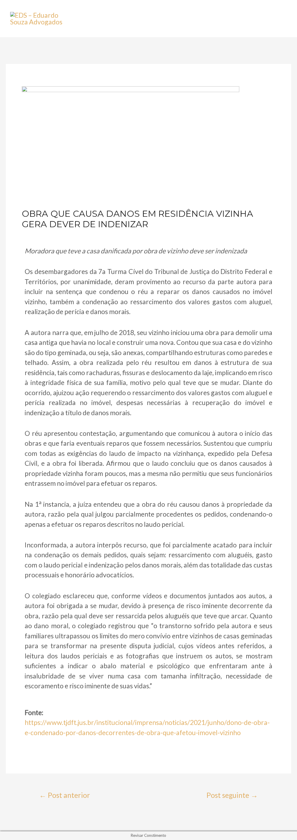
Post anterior (64, 795)
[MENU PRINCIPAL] (277, 19)
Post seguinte (232, 795)
